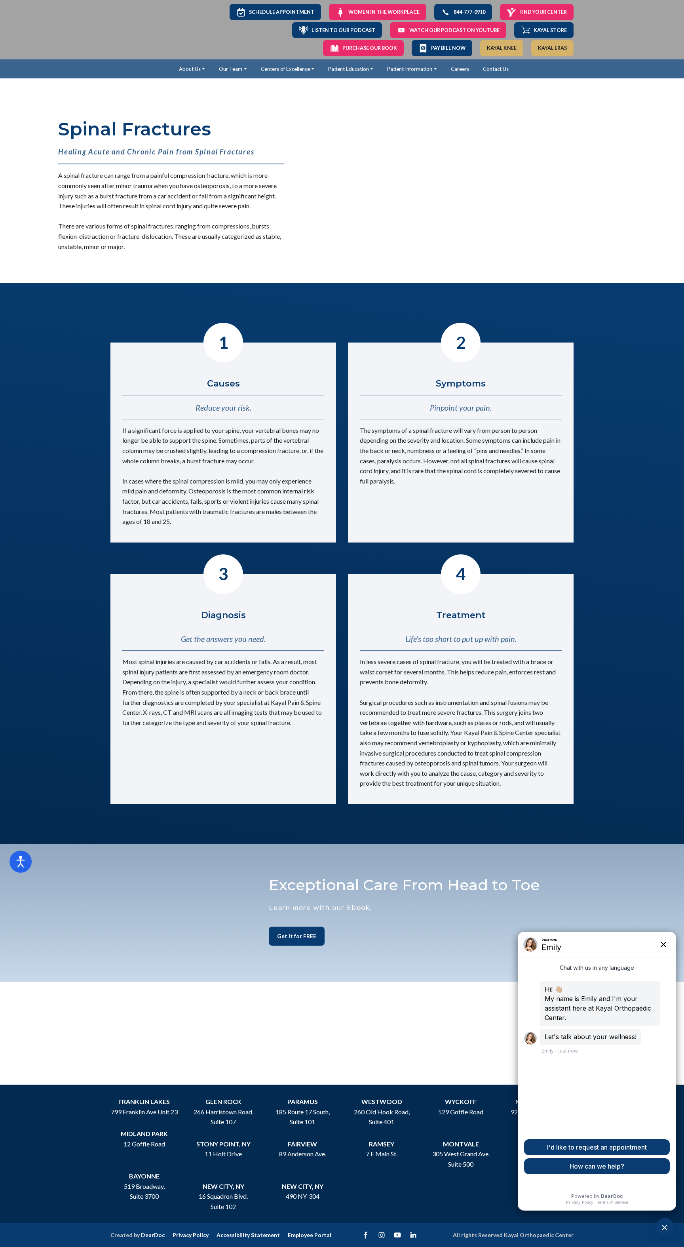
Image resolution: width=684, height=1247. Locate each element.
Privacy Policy (191, 1235)
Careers (460, 69)
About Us (190, 69)
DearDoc (153, 1235)
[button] (275, 12)
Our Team (230, 69)
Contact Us (496, 69)
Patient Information (409, 69)
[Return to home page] (136, 30)
